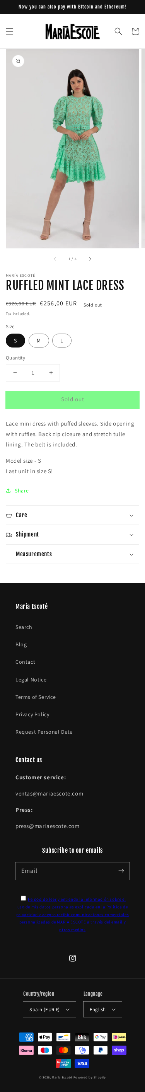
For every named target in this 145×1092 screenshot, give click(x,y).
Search (23, 627)
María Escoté (62, 1077)
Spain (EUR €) (44, 1009)
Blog (21, 644)
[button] (9, 31)
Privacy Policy (32, 714)
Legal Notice (30, 679)
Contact (25, 661)
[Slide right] (89, 258)
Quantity (15, 357)
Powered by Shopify (89, 1077)
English (98, 1009)
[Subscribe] (121, 870)
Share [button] (22, 490)
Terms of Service (35, 696)
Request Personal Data (44, 731)
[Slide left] (55, 258)
